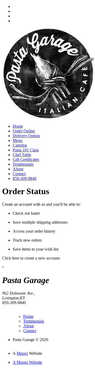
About (18, 169)
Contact (19, 173)
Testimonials (23, 164)
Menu (17, 140)
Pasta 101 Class (26, 150)
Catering (20, 145)
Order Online (24, 131)
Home (18, 126)
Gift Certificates (26, 159)
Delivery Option (26, 135)
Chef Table (22, 154)
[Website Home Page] (48, 118)
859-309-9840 (24, 178)
